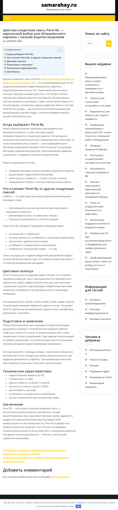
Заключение (13, 71)
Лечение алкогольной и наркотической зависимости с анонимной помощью (96, 189)
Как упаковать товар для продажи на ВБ (97, 172)
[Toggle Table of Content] (58, 50)
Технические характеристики (22, 68)
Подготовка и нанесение (19, 64)
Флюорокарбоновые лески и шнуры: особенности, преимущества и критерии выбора (96, 85)
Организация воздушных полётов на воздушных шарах (97, 224)
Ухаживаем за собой (100, 377)
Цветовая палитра (16, 61)
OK (78, 506)
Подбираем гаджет (100, 371)
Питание (94, 365)
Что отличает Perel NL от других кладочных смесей (34, 57)
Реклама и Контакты (100, 319)
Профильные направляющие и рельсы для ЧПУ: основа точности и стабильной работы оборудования (98, 132)
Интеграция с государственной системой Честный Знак (98, 159)
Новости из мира (98, 359)
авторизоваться (60, 477)
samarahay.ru (59, 4)
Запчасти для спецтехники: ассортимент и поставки (98, 102)
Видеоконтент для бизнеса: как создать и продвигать (97, 115)
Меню (7, 18)
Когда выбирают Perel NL (20, 54)
